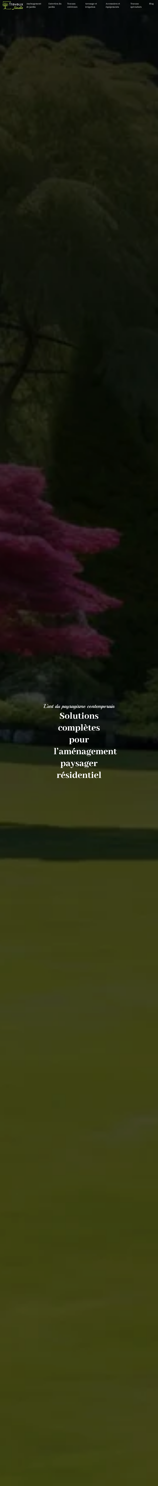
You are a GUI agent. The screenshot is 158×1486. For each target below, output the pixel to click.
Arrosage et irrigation (91, 5)
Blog (151, 3)
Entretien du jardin (55, 5)
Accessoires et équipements (113, 5)
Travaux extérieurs (72, 5)
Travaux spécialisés (136, 5)
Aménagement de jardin (33, 5)
